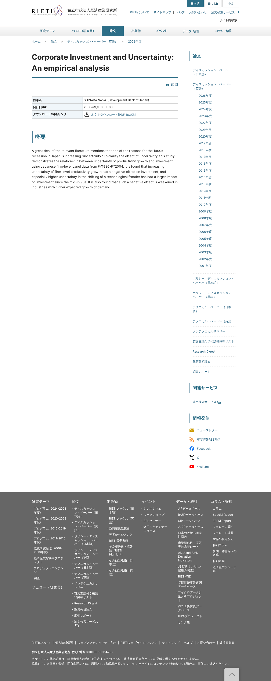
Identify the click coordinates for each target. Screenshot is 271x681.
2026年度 (205, 95)
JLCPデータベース (190, 526)
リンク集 (184, 622)
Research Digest (204, 351)
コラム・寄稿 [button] (223, 31)
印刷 (174, 85)
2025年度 (205, 102)
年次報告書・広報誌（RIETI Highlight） (121, 550)
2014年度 (205, 177)
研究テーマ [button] (47, 31)
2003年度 (205, 252)
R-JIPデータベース (190, 514)
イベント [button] (161, 31)
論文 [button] (113, 31)
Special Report (223, 514)
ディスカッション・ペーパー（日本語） (86, 512)
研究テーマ (41, 501)
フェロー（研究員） (48, 587)
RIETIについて (139, 12)
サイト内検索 (228, 20)
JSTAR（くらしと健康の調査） (190, 568)
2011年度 (205, 197)
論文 (54, 41)
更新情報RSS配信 (208, 439)
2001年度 (205, 265)
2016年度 (205, 163)
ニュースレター (207, 430)
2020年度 (205, 136)
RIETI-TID (184, 576)
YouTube (203, 467)
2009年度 (205, 211)
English (213, 3)
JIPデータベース (189, 508)
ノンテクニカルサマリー (209, 331)
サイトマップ (162, 12)
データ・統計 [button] (191, 31)
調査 (37, 578)
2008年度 (134, 41)
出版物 (112, 501)
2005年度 (205, 238)
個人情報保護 (64, 642)
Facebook (204, 448)
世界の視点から (223, 539)
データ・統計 (187, 501)
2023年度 (205, 116)
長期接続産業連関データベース (190, 584)
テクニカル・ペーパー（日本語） (86, 565)
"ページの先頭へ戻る (231, 674)
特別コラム (220, 545)
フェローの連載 (223, 533)
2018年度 (205, 150)
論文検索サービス (223, 12)
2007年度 (205, 225)
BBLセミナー (152, 520)
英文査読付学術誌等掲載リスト (213, 341)
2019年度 (205, 143)
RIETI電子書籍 (118, 540)
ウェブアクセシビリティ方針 (96, 642)
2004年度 (205, 245)
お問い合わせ (198, 12)
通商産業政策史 (119, 528)
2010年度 (205, 204)
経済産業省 (227, 642)
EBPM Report (222, 520)
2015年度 (205, 170)
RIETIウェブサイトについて (138, 642)
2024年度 (205, 109)
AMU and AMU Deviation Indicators (188, 556)
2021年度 (205, 129)
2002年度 (205, 259)
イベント (148, 501)
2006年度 (205, 231)
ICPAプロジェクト (190, 616)
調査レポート (201, 371)
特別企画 (219, 561)
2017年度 (205, 157)
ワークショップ (154, 514)
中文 (231, 3)
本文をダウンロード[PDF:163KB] (113, 114)
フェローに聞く (223, 526)
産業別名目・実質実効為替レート (190, 544)
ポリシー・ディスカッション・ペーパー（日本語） (86, 540)
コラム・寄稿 (221, 501)
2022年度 (205, 122)
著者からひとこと (121, 534)
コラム (217, 508)
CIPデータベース (189, 520)
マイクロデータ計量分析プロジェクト (190, 596)
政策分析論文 (201, 361)
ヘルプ (180, 12)
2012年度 (205, 191)
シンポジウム (152, 508)
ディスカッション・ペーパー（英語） (92, 41)
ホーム (36, 41)
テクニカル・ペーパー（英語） (213, 321)
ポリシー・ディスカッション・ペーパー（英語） (86, 553)
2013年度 (205, 184)
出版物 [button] (136, 31)
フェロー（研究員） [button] (82, 31)
